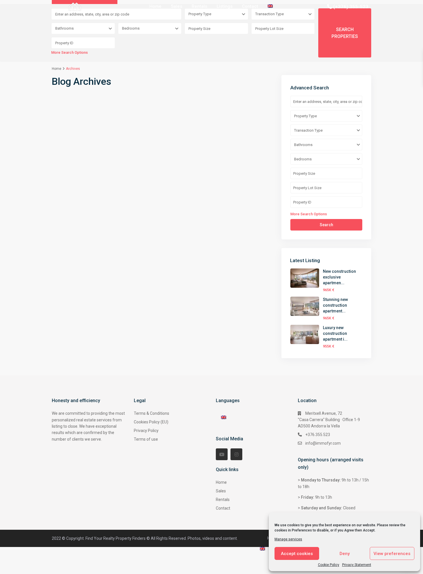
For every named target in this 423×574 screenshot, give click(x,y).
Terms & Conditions (151, 413)
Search (326, 224)
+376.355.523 (317, 434)
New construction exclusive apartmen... (339, 277)
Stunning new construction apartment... (335, 305)
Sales (176, 6)
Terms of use (146, 439)
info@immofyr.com (323, 443)
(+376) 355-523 (350, 6)
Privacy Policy (146, 430)
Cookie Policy (328, 565)
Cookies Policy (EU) (151, 422)
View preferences (392, 553)
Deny (345, 553)
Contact (250, 6)
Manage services (288, 539)
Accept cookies (297, 553)
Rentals (199, 6)
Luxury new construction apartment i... (335, 333)
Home (155, 6)
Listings (225, 6)
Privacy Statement (356, 565)
